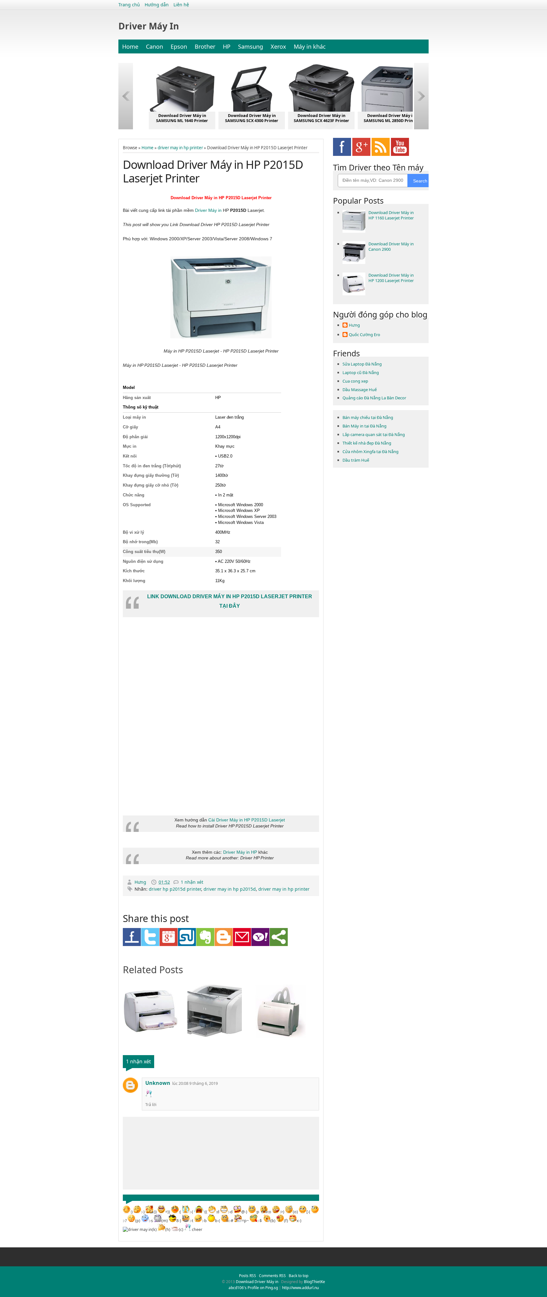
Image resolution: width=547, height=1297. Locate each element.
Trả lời (150, 1104)
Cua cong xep (355, 381)
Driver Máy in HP (240, 852)
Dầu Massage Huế (360, 389)
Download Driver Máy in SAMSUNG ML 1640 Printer (182, 118)
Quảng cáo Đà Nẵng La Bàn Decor (374, 398)
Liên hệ (181, 5)
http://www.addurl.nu (300, 1287)
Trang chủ (129, 5)
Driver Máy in (208, 210)
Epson (179, 46)
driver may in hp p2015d (230, 889)
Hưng (141, 882)
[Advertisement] (170, 758)
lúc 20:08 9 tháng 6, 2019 (195, 1083)
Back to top (298, 1275)
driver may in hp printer (180, 148)
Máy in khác (310, 46)
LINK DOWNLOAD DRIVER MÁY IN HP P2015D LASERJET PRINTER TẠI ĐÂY (229, 601)
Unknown (157, 1082)
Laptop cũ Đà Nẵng (361, 372)
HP (226, 46)
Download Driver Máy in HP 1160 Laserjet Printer (391, 215)
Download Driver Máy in (257, 1281)
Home (130, 46)
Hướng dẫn (157, 5)
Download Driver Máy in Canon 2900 (391, 246)
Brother (205, 46)
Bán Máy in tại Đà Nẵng (365, 426)
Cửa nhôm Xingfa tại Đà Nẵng (371, 451)
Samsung (250, 46)
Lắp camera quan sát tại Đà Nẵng (374, 434)
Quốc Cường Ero (364, 334)
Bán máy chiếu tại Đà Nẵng (368, 417)
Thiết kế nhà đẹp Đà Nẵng (367, 443)
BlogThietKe (314, 1281)
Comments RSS (272, 1275)
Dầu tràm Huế (356, 460)
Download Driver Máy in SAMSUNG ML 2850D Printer (391, 118)
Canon (154, 46)
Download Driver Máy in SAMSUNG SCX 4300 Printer (251, 118)
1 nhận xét (192, 882)
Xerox (278, 46)
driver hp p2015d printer (175, 889)
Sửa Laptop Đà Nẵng (362, 364)
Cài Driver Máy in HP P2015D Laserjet (246, 819)
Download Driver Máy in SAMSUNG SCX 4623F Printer (321, 118)
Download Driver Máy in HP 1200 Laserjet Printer (391, 277)
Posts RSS (247, 1275)
